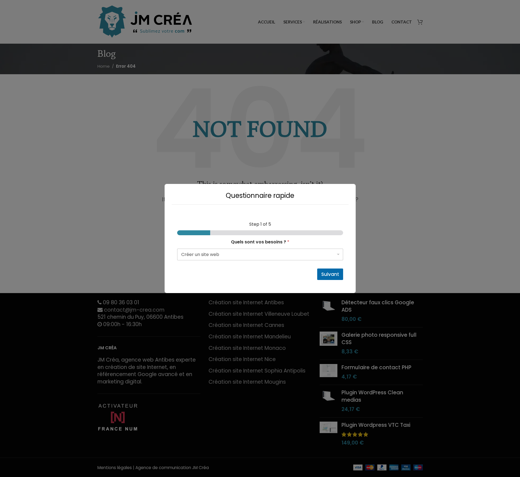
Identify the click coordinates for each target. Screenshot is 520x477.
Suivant (330, 274)
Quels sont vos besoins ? (260, 242)
